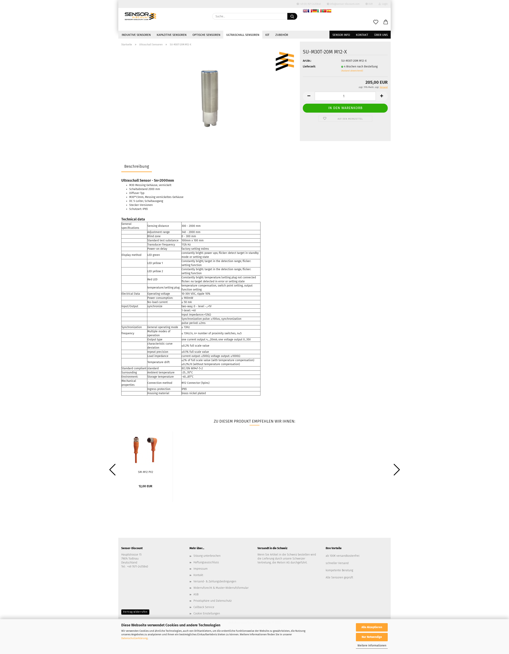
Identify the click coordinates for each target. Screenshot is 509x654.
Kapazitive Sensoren (172, 35)
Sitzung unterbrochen (207, 556)
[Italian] (319, 11)
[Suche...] (292, 16)
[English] (305, 11)
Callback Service (203, 607)
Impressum (200, 568)
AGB (195, 594)
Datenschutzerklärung (134, 638)
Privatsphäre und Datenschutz (212, 600)
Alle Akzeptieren (371, 627)
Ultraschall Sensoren (242, 35)
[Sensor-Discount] (140, 16)
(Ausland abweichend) (352, 70)
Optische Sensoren (206, 35)
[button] (386, 22)
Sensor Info (341, 35)
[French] (310, 11)
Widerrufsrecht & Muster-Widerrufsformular (221, 588)
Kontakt (362, 35)
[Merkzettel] (376, 22)
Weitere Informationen (371, 645)
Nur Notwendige (372, 637)
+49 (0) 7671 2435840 (310, 4)
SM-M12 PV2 (145, 472)
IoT (267, 35)
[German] (314, 11)
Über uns (381, 35)
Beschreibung (136, 166)
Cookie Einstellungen (206, 613)
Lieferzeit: (309, 66)
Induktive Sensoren (136, 35)
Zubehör (281, 35)
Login (384, 4)
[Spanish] (329, 11)
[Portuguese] (324, 11)
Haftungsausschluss (206, 562)
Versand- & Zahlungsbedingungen (214, 581)
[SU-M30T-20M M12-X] (209, 99)
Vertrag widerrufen (135, 611)
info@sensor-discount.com (344, 4)
